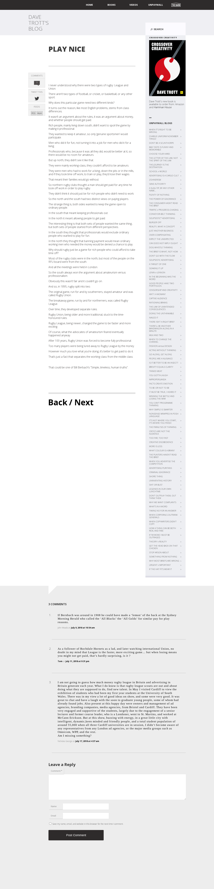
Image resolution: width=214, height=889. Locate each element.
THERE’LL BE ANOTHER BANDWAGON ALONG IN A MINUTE (161, 328)
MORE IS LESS (155, 446)
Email (53, 815)
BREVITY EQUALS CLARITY (161, 367)
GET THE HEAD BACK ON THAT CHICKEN (163, 547)
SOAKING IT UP (156, 268)
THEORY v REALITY (158, 541)
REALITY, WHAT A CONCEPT (162, 226)
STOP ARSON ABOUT (159, 552)
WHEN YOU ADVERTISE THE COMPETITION (162, 462)
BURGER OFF (155, 222)
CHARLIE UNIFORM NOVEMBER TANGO (163, 137)
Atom (39, 113)
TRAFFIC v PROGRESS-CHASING (164, 210)
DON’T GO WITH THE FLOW (162, 256)
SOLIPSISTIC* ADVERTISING (162, 218)
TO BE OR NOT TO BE (159, 388)
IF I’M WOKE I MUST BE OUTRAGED (159, 536)
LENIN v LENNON (157, 272)
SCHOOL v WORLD (158, 171)
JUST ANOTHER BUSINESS (161, 230)
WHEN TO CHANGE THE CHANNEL (160, 340)
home (89, 4)
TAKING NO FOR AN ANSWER (162, 510)
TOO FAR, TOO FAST (158, 438)
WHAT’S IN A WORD (158, 506)
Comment (56, 770)
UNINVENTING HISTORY (160, 480)
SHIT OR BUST (156, 485)
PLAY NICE (66, 49)
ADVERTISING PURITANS (160, 468)
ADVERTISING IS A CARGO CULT (164, 175)
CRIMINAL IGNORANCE (159, 472)
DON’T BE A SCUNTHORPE (161, 143)
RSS (33, 113)
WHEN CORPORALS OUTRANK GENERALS (163, 516)
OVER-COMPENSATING (160, 235)
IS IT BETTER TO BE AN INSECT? (163, 363)
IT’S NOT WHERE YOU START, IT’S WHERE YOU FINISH (163, 421)
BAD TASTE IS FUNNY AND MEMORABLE (161, 148)
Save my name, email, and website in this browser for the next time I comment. (87, 823)
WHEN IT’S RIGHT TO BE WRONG (160, 130)
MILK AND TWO (156, 335)
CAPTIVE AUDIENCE (158, 298)
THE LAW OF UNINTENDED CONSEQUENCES (161, 308)
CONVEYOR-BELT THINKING (162, 214)
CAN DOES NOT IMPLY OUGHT (163, 243)
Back (57, 402)
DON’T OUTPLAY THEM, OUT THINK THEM (162, 496)
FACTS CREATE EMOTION (161, 383)
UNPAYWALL (155, 4)
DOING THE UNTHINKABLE (161, 313)
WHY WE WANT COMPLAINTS (162, 502)
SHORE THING (156, 476)
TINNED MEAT (155, 371)
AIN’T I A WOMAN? (157, 294)
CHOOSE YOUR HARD (159, 154)
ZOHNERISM (155, 180)
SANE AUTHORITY (157, 184)
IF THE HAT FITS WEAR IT (160, 569)
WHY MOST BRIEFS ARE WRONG (164, 561)
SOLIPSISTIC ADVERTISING (161, 260)
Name (54, 806)
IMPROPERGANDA (157, 379)
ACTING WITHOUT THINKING (162, 350)
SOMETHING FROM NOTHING (163, 556)
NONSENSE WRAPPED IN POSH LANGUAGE (163, 415)
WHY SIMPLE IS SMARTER (161, 409)
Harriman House (163, 107)
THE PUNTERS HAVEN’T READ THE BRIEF (163, 455)
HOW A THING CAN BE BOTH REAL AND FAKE (162, 529)
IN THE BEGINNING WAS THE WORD (162, 277)
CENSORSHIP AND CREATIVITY (163, 290)
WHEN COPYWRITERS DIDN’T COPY (163, 522)
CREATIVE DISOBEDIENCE (161, 442)
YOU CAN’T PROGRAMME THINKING (161, 404)
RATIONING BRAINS (158, 302)
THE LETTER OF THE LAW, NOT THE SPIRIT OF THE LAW (163, 159)
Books (112, 4)
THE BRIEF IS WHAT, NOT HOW (163, 251)
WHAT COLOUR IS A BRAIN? (162, 450)
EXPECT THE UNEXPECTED (161, 239)
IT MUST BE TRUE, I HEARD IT (162, 392)
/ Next (81, 402)
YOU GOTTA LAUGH (158, 375)
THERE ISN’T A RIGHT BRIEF (162, 322)
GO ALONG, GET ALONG (160, 354)
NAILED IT (153, 317)
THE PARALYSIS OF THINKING (162, 427)
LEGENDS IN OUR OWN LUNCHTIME (160, 490)
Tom (60, 661)
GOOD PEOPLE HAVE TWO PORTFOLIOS (161, 284)
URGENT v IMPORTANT (160, 565)
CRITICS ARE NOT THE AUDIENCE (159, 432)
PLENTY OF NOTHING (159, 195)
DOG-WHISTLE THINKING (161, 247)
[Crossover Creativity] (167, 68)
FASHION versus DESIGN (160, 346)
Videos (133, 4)
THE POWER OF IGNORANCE (162, 199)
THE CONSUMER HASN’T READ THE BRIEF (163, 204)
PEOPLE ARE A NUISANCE (161, 358)
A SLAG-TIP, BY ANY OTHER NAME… (161, 189)
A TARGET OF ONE (157, 264)
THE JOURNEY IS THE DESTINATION (159, 165)
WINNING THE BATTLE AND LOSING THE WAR (161, 397)
